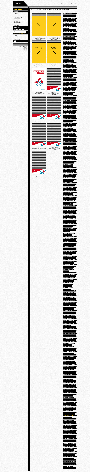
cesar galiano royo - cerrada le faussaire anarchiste (69, 74)
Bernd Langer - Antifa (67, 49)
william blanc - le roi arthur (68, 454)
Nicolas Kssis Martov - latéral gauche (68, 338)
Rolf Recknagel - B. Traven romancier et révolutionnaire (69, 394)
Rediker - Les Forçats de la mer (69, 382)
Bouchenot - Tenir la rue (67, 59)
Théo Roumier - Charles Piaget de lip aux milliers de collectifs (69, 412)
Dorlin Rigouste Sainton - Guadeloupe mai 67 (68, 141)
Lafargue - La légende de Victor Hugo (69, 256)
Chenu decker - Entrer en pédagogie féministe (67, 87)
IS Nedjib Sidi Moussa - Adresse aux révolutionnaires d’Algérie (69, 223)
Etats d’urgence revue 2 (67, 166)
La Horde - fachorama (67, 254)
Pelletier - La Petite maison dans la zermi (69, 351)
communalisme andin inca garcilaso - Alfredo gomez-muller (68, 118)
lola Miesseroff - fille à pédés (68, 277)
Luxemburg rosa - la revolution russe (69, 300)
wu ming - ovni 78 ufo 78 (67, 466)
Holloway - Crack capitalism (68, 215)
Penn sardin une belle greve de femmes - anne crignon (69, 354)
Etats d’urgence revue (67, 164)
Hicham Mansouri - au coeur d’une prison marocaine (68, 213)
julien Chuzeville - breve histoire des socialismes (68, 249)
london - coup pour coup (67, 282)
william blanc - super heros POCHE (68, 460)
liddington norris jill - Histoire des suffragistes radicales (69, 272)
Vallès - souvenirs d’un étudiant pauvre (69, 433)
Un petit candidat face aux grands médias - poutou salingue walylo (69, 425)
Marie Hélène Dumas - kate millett (68, 304)
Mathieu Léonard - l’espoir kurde (69, 312)
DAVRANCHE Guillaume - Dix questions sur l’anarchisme (68, 125)
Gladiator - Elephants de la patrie (68, 192)
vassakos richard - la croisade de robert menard (69, 437)
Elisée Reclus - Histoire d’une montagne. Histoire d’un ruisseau (69, 149)
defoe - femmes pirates (67, 128)
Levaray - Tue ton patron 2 (68, 269)
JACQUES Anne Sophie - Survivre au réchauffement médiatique (69, 228)
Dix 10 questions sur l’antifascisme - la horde (67, 135)
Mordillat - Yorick (66, 325)
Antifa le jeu (65, 28)
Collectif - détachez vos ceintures (67, 102)
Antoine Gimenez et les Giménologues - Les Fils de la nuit (69, 30)
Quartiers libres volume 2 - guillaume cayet (68, 374)
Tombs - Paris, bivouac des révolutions (67, 418)
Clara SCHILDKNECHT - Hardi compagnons (68, 97)
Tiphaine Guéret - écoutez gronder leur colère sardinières (68, 415)
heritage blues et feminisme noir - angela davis (69, 212)
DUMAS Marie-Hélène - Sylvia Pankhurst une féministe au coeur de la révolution (68, 146)
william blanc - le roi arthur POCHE (68, 456)
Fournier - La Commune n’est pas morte (69, 182)
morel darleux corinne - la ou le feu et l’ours (69, 328)
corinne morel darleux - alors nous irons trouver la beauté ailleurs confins (69, 120)
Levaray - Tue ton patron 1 (68, 267)
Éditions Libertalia (73, 1)
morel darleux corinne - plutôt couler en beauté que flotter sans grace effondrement (69, 330)
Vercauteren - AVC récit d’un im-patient (69, 440)
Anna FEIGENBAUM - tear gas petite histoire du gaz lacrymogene (68, 26)
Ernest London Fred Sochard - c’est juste (68, 159)
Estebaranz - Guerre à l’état (68, 162)
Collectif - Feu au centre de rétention (68, 105)
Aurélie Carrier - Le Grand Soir (69, 34)
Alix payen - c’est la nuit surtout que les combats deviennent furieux (69, 21)
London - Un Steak (66, 289)
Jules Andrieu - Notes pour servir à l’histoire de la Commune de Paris (69, 248)
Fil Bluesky (25, 51)
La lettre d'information (18, 38)
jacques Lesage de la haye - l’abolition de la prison (68, 230)
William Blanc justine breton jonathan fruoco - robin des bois (69, 463)
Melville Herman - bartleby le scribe (68, 317)
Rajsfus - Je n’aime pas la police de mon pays (69, 376)
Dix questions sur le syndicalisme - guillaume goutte (69, 138)
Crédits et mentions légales (23, 46)
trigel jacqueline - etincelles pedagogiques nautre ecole (68, 422)
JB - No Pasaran (66, 231)
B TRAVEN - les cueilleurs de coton (68, 39)
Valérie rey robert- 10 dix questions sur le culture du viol (69, 428)
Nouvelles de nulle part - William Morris (68, 340)
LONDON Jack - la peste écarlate (69, 292)
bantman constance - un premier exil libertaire (69, 46)
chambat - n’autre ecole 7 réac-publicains (69, 82)
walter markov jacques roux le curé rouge (69, 451)
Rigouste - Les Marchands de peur (69, 389)
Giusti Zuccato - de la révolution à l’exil (69, 190)
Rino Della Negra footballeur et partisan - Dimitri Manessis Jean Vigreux (69, 391)
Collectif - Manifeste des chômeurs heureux (68, 110)
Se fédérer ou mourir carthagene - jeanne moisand (68, 405)
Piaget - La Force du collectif (68, 361)
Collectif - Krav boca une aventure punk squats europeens (69, 108)
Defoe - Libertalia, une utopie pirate (68, 130)
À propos (15, 35)
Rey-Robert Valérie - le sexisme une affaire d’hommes (69, 387)
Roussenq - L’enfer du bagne (68, 397)
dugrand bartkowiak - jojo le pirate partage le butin (68, 144)
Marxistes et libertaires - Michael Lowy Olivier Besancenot (68, 310)
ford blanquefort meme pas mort (69, 179)
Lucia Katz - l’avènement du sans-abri (69, 299)
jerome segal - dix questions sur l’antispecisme (69, 243)
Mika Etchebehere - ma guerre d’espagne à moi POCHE (68, 323)
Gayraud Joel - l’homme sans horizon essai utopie (68, 187)
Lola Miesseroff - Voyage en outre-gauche (68, 279)
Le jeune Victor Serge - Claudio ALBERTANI (69, 259)
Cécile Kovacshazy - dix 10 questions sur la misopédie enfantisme (68, 71)
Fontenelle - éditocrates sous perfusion (68, 172)
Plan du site (25, 47)
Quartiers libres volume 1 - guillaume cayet (68, 373)
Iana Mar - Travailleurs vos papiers (68, 222)
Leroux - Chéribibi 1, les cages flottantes (68, 261)
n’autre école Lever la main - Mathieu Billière (68, 335)
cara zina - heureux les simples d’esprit (69, 66)
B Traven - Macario (66, 41)
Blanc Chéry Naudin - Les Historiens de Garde (67, 54)
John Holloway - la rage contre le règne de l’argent (69, 245)
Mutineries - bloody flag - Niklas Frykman (69, 333)
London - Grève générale (67, 284)
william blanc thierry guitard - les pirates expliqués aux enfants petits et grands (69, 464)
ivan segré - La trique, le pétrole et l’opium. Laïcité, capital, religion (69, 225)
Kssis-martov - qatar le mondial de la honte (69, 253)
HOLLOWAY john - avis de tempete (69, 218)
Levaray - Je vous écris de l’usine (69, 266)
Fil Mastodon (25, 50)
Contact (15, 36)
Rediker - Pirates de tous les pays (69, 384)
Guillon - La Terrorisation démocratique (68, 208)
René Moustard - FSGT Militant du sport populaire (69, 386)
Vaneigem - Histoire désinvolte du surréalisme (69, 435)
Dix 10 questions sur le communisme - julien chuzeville (69, 136)
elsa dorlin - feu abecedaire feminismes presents (68, 154)
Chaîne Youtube (25, 49)
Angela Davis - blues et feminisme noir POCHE (69, 25)
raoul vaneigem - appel (67, 379)
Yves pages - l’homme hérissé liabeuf (68, 468)
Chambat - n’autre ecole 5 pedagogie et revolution (67, 80)
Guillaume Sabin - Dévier (67, 203)
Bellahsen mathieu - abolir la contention (68, 48)
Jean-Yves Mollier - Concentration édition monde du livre (69, 241)
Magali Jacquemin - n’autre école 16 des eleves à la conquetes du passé (69, 302)
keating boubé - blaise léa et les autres (69, 251)
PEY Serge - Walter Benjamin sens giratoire (69, 358)
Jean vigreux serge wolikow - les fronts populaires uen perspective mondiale (69, 240)
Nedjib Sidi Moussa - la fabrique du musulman (69, 336)
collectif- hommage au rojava (68, 113)
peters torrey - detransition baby (68, 356)
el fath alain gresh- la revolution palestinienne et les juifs (69, 148)
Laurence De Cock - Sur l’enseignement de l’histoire (68, 258)
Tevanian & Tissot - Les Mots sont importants (69, 409)
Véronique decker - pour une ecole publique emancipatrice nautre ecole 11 (68, 441)
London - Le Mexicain (67, 285)
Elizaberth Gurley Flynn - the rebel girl (68, 151)
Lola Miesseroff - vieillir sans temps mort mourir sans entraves (68, 276)
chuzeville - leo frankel (67, 93)
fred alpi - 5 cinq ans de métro (68, 185)
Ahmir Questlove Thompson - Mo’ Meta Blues (69, 20)
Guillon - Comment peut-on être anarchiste (69, 207)
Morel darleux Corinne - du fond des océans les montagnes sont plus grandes (69, 327)
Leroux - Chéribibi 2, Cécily (68, 262)
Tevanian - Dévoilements (67, 410)
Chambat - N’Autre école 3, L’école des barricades (69, 79)
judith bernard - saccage (67, 246)
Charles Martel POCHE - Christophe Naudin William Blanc (68, 85)
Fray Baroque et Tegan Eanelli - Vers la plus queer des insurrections (69, 184)
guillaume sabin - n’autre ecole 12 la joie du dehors (69, 205)
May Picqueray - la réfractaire (69, 313)
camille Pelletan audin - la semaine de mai (68, 62)
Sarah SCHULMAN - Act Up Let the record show (69, 402)
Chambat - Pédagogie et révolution (67, 84)
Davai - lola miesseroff (67, 121)
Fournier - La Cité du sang (68, 180)
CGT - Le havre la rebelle (67, 75)
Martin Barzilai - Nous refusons (69, 307)
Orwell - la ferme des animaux (68, 343)
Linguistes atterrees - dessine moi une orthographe (69, 274)
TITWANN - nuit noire (67, 417)
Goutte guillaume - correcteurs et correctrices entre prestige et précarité (69, 195)
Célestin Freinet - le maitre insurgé (68, 72)
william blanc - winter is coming (69, 461)
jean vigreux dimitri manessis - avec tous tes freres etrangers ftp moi (69, 238)
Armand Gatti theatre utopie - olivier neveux (68, 31)
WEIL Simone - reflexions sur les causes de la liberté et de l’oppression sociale (69, 453)
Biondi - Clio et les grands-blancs (69, 52)
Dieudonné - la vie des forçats (68, 133)
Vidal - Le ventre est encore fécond (68, 448)
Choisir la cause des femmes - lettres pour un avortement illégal (68, 89)
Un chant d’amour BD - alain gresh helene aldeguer (68, 423)
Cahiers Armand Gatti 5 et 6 (68, 61)
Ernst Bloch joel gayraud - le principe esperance (68, 161)
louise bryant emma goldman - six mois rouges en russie (68, 295)
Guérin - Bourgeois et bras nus (68, 200)
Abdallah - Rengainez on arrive (69, 16)
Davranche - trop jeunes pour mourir (68, 123)
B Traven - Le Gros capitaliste (68, 38)
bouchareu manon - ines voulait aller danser (69, 57)
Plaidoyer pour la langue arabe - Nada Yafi (69, 364)
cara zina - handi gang (67, 64)
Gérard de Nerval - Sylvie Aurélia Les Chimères (69, 189)
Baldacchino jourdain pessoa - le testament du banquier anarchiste (69, 44)
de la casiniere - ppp (67, 126)
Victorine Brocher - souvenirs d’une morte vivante (68, 446)
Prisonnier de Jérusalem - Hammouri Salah (68, 371)
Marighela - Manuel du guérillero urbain (67, 305)
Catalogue (74, 2)
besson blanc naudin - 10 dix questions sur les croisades (68, 51)
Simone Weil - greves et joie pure (69, 407)
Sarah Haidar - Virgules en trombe (68, 400)
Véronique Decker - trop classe (69, 443)
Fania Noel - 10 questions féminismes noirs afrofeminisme (69, 167)
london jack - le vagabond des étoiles (68, 294)
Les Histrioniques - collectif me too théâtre (69, 264)
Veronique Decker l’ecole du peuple (68, 445)
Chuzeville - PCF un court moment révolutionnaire (68, 95)
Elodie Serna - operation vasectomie (67, 153)
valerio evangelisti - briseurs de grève (69, 432)
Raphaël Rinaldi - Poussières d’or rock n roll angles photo (69, 381)
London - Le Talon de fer (67, 287)
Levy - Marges (65, 271)
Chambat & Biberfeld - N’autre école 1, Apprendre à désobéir (68, 77)
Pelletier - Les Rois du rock (68, 353)
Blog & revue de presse (19, 29)
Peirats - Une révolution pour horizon (68, 350)
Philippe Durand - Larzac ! (68, 359)
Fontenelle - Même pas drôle (68, 177)
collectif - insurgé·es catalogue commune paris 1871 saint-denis (69, 107)
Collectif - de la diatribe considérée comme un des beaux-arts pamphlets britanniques (69, 100)
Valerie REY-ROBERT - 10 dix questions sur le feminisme (68, 430)
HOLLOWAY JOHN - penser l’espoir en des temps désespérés (69, 220)
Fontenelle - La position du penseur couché (68, 174)
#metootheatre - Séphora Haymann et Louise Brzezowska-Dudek (69, 13)
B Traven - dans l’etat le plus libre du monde (68, 36)
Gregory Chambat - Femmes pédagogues (68, 199)
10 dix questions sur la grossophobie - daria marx (68, 15)
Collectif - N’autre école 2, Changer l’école (68, 112)
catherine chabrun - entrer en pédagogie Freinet (68, 69)
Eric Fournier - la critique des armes (68, 158)
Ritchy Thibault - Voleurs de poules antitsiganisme (68, 392)
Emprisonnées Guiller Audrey (68, 156)
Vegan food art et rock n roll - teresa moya (69, 438)
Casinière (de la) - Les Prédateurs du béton (69, 67)
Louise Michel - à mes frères (68, 297)
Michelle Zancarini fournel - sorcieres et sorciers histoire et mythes (69, 320)
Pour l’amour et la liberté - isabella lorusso (68, 368)
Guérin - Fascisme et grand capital (68, 202)
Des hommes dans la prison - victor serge (68, 131)
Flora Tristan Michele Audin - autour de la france (68, 169)
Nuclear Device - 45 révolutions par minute (69, 341)
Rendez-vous (17, 27)
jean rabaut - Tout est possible (68, 233)
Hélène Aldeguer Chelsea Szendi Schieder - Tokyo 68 (69, 210)
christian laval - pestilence (68, 90)
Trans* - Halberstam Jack (67, 420)
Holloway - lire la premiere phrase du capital (68, 217)
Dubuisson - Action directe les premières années (68, 143)
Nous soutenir (17, 39)
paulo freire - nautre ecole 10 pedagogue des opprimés (68, 348)
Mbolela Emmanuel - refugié (68, 315)
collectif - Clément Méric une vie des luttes (68, 99)
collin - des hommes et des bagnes (69, 115)
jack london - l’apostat (67, 226)
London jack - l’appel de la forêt (69, 290)
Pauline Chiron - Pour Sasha (68, 346)
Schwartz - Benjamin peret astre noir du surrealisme (69, 404)
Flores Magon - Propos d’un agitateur (68, 171)
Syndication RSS (25, 48)
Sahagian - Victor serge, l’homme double (69, 399)
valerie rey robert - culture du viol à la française (69, 427)
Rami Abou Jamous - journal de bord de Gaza (68, 377)
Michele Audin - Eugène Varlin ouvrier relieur (68, 318)
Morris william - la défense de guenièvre (68, 332)
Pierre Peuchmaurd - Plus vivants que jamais (69, 363)
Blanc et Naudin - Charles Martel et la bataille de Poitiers (69, 56)
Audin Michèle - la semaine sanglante (68, 33)
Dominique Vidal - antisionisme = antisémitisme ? (69, 140)
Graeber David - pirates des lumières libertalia (68, 197)
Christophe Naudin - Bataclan (68, 92)
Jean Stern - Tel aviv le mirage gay (68, 236)
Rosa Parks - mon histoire (67, 395)
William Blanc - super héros (68, 458)
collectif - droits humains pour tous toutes (69, 103)
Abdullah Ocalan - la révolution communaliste (69, 18)
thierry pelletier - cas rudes (68, 413)
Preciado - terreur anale (68, 369)
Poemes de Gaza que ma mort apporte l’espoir (68, 366)
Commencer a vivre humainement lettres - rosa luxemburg (68, 117)
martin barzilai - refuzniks (68, 308)
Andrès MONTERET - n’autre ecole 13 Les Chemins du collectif (69, 23)
